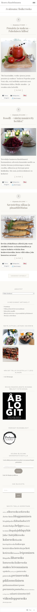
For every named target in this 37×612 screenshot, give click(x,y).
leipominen (27, 552)
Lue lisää (18, 90)
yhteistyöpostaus (7, 602)
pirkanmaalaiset (11, 585)
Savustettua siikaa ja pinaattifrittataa (18, 206)
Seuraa (18, 471)
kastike (19, 540)
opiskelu (6, 571)
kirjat (22, 548)
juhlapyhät (23, 530)
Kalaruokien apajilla (9, 311)
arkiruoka (24, 512)
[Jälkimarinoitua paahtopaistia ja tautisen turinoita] (10, 337)
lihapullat (7, 558)
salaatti (13, 593)
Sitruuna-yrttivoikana (10, 315)
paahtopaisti (13, 571)
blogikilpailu (8, 521)
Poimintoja (7, 306)
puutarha (19, 589)
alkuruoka (13, 511)
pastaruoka (21, 571)
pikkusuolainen (13, 580)
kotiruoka (8, 553)
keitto (17, 548)
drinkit (6, 526)
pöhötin (26, 589)
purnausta (8, 589)
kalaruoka (9, 539)
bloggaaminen (22, 516)
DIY (28, 521)
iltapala (13, 530)
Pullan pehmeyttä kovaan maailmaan (14, 309)
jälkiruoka (18, 535)
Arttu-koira (8, 516)
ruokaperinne (6, 594)
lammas (16, 553)
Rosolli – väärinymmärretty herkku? (18, 119)
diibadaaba (19, 521)
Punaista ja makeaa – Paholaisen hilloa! (18, 29)
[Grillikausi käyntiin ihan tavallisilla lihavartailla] (10, 354)
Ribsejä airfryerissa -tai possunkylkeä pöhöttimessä (18, 313)
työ (28, 593)
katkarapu (20, 544)
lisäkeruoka (21, 562)
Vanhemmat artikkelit (18, 275)
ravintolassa (31, 589)
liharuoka (17, 557)
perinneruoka (20, 575)
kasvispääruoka (9, 544)
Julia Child (8, 535)
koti (28, 548)
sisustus (22, 593)
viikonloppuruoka (15, 598)
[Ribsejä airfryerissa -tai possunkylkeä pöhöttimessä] (26, 337)
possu (21, 585)
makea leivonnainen (15, 567)
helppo (19, 525)
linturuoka (8, 562)
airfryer (5, 512)
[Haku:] (18, 490)
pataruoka (7, 576)
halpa (12, 526)
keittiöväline (8, 548)
